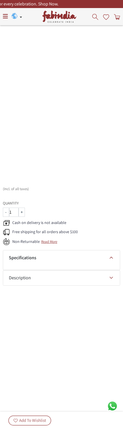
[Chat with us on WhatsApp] (112, 405)
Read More (49, 241)
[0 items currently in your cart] (116, 17)
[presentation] (96, 17)
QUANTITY (11, 203)
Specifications (22, 258)
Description (20, 278)
